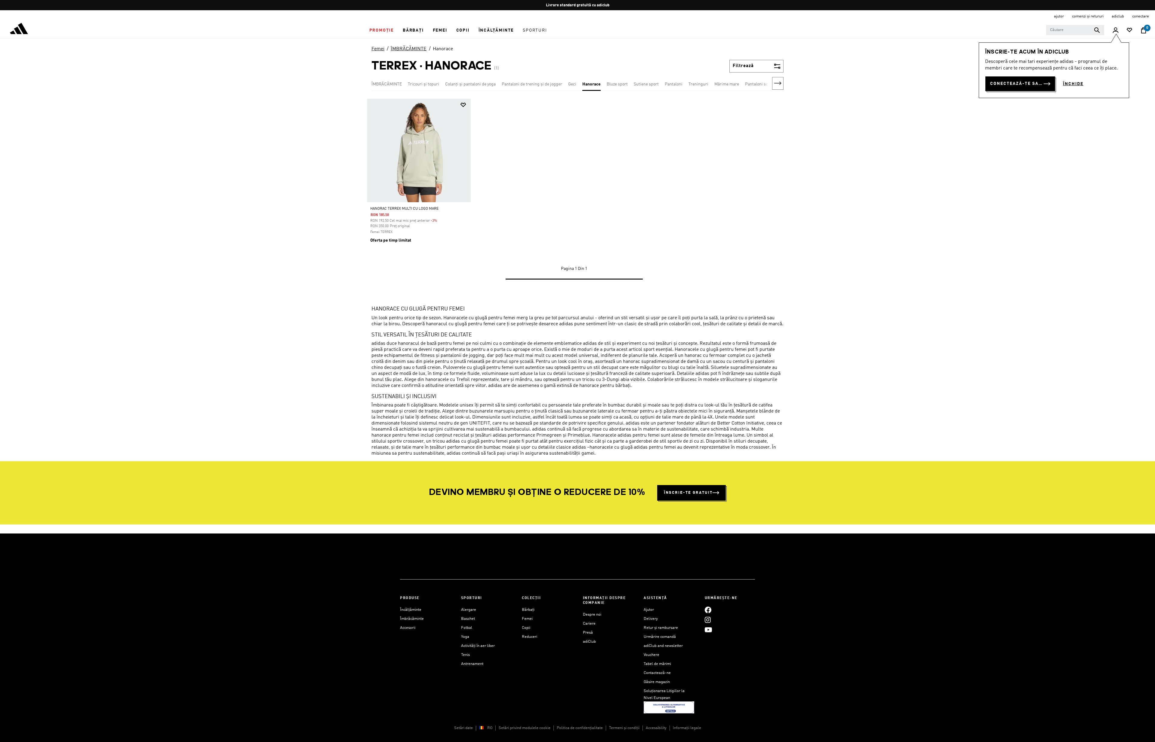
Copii (526, 628)
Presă (588, 633)
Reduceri (529, 637)
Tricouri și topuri (423, 84)
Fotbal (466, 628)
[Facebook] (708, 610)
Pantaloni (673, 84)
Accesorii (407, 628)
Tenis (465, 655)
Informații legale (687, 728)
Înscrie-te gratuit (688, 493)
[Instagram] (708, 620)
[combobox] (1075, 30)
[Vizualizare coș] (1143, 30)
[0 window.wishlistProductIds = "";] (1129, 30)
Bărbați (528, 610)
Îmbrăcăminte (412, 619)
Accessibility (656, 728)
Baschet (468, 619)
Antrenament (472, 664)
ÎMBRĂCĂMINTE (409, 49)
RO (489, 728)
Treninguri (698, 84)
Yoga (465, 637)
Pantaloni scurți (760, 84)
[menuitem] (381, 30)
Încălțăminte (410, 610)
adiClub (589, 642)
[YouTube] (708, 630)
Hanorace (443, 49)
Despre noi (592, 615)
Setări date (463, 728)
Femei (377, 49)
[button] (381, 30)
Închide (1073, 84)
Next (778, 83)
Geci (572, 84)
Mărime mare (726, 84)
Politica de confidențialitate (580, 728)
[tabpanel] (577, 195)
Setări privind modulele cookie (524, 728)
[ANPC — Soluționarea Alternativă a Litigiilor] (669, 707)
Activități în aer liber (478, 646)
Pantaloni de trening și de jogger (532, 84)
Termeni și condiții (624, 728)
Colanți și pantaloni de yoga (470, 84)
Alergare (468, 610)
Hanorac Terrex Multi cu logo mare (404, 209)
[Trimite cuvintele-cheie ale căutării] (1097, 30)
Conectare (1140, 16)
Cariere (589, 624)
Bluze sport (617, 84)
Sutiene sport (646, 84)
